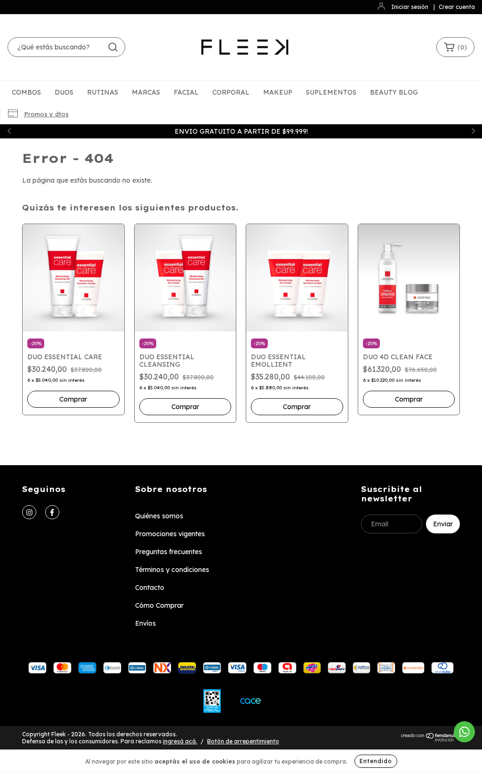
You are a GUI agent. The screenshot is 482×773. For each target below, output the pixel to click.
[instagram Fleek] (29, 512)
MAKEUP (277, 92)
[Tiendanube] (430, 739)
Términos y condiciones (172, 569)
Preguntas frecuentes (168, 552)
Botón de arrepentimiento (243, 741)
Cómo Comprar (159, 605)
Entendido (376, 761)
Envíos (145, 623)
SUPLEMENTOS (331, 92)
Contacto (149, 587)
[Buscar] (113, 47)
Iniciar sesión (409, 6)
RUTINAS (102, 92)
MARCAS (146, 92)
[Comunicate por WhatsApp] (464, 731)
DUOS (64, 92)
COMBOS (26, 92)
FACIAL (186, 92)
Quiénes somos (159, 516)
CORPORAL (230, 92)
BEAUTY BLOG (394, 92)
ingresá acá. (180, 741)
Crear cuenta (457, 6)
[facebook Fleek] (52, 512)
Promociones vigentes (170, 534)
